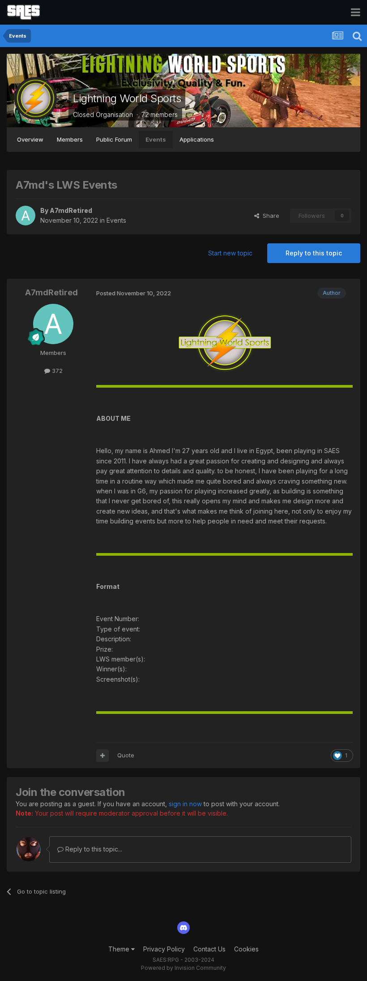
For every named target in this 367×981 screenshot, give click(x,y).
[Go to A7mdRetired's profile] (25, 215)
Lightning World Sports (127, 98)
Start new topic (230, 253)
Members (70, 139)
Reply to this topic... (93, 849)
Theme (119, 949)
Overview (30, 139)
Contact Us (209, 949)
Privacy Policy (164, 949)
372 (56, 370)
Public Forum (114, 139)
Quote (125, 755)
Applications (196, 139)
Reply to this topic (314, 253)
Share (269, 215)
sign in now (185, 804)
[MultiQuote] (102, 755)
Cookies (246, 949)
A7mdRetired (71, 210)
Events (155, 139)
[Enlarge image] (224, 343)
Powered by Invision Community (183, 967)
